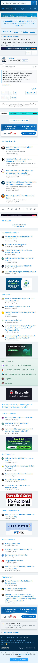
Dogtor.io (8, 379)
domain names (10, 188)
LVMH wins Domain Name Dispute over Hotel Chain (19, 160)
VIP (19, 60)
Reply (34, 89)
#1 (35, 67)
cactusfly (14, 316)
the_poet (5, 45)
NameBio (14, 262)
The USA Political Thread (13, 320)
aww (7, 200)
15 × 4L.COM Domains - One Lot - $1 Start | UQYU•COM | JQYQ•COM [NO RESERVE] (20, 374)
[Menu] (2, 8)
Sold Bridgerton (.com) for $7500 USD (18, 266)
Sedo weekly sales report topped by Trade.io (20, 272)
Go (34, 3)
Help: (21, 32)
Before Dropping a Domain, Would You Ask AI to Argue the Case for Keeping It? (20, 337)
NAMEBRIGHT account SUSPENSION (17, 307)
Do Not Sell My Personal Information (12, 642)
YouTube (16, 226)
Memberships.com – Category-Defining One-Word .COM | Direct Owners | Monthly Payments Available (20, 328)
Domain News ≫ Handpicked (16, 151)
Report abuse (21, 640)
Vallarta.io (8, 383)
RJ (6, 151)
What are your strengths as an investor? (19, 417)
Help (2, 644)
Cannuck (15, 322)
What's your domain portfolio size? (17, 423)
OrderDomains (14, 332)
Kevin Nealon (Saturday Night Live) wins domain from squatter (19, 171)
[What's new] (30, 8)
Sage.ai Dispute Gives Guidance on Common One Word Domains (21, 183)
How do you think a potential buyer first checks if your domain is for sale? (17, 405)
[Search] (35, 8)
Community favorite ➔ (10, 510)
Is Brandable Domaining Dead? (15, 245)
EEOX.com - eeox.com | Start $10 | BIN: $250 (20, 370)
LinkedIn (23, 225)
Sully (15, 241)
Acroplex (13, 274)
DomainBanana (18, 246)
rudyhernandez (10, 175)
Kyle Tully (14, 303)
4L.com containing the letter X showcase (19, 474)
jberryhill (14, 308)
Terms (27, 642)
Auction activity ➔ (8, 361)
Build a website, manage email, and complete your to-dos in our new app (19, 23)
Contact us (4, 640)
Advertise (12, 640)
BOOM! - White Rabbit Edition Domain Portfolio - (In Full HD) (18, 251)
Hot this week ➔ (8, 454)
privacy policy (22, 654)
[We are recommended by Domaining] (5, 649)
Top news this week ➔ (10, 232)
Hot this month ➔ (8, 539)
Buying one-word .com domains (16, 555)
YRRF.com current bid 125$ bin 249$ (18, 365)
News (7, 186)
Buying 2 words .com (12, 543)
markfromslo (15, 340)
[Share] (33, 67)
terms (28, 654)
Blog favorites (7, 577)
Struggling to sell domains (14, 561)
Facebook (15, 225)
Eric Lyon (13, 254)
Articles (22, 226)
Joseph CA (14, 268)
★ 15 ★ (25, 60)
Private (32, 32)
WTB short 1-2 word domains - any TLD (19, 549)
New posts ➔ (7, 294)
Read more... (6, 85)
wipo (29, 163)
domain (30, 186)
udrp (33, 163)
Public (25, 32)
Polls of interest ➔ (9, 413)
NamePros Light (13, 637)
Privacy (32, 642)
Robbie (8, 163)
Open (16, 32)
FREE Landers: (8, 32)
